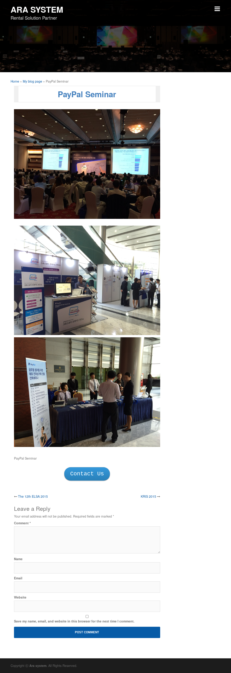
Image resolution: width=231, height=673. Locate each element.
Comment (22, 523)
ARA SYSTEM (37, 9)
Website (20, 597)
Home (15, 81)
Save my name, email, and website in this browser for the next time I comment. (74, 621)
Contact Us (87, 474)
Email (18, 578)
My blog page (32, 81)
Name (18, 559)
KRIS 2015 (148, 496)
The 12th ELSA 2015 (33, 496)
